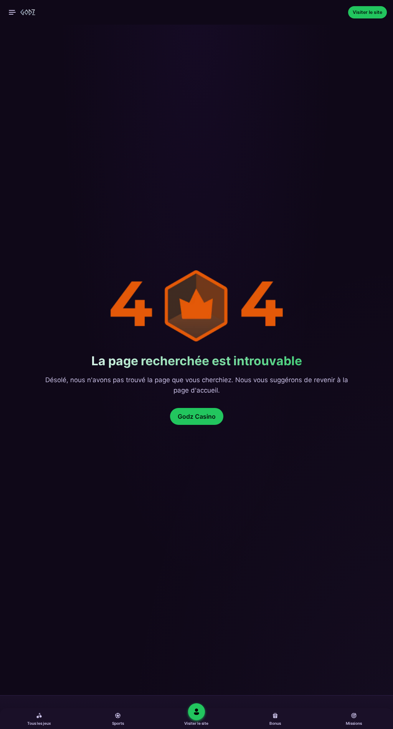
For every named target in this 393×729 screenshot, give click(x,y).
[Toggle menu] (12, 12)
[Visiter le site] (196, 711)
